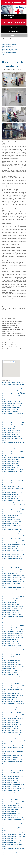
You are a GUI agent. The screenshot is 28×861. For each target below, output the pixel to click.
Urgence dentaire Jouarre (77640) (10, 567)
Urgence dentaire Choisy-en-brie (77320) (12, 469)
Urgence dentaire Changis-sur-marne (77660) (13, 444)
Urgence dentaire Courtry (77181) (10, 498)
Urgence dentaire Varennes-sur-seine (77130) (13, 819)
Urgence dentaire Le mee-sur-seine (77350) (13, 596)
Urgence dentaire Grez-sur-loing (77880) (12, 556)
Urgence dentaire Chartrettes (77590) (11, 450)
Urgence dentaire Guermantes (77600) (12, 562)
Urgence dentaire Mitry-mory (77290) (11, 645)
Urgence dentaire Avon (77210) (10, 390)
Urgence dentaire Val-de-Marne (9, 52)
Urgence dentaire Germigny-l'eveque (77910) (13, 544)
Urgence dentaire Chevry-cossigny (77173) (13, 467)
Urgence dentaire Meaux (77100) (10, 639)
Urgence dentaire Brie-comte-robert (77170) (13, 417)
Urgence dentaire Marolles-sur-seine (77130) (13, 635)
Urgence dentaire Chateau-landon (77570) (12, 451)
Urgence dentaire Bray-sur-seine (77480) (12, 415)
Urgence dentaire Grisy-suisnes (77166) (12, 558)
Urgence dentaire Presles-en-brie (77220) (12, 718)
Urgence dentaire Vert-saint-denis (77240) (12, 832)
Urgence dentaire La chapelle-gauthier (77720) (14, 577)
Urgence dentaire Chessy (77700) (10, 463)
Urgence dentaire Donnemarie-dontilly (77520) (13, 513)
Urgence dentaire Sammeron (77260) (11, 782)
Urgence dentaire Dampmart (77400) (11, 511)
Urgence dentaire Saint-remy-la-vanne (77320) (13, 765)
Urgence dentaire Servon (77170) (10, 794)
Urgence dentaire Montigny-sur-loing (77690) (13, 666)
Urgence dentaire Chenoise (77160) (11, 461)
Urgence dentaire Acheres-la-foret (14, 64)
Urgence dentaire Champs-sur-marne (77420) (13, 442)
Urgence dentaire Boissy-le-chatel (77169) (12, 407)
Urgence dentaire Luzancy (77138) (11, 624)
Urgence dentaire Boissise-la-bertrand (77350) (13, 403)
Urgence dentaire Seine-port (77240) (11, 790)
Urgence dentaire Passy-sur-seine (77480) (12, 705)
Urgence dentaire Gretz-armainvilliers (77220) (13, 554)
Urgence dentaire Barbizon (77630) (11, 395)
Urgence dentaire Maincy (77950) (10, 627)
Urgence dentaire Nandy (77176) (10, 682)
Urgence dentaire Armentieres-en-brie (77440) (13, 388)
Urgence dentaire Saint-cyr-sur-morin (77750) (13, 740)
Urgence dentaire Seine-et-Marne (9, 44)
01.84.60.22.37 (14, 17)
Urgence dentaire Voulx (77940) (10, 854)
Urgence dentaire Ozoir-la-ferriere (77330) (12, 701)
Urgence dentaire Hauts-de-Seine (9, 49)
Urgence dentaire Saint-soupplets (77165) (12, 770)
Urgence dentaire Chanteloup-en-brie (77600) (13, 446)
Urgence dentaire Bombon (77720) (11, 409)
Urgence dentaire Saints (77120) (10, 778)
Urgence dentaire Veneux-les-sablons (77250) (13, 825)
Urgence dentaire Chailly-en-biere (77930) (12, 430)
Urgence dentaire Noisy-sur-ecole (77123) (12, 695)
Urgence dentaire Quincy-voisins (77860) (12, 724)
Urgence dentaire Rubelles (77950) (11, 734)
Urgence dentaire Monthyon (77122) (11, 662)
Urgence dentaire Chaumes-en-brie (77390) (13, 457)
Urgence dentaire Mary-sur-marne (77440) (12, 637)
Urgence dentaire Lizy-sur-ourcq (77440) (12, 608)
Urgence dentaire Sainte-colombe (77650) (12, 776)
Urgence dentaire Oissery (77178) (10, 697)
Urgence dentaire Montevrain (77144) (11, 660)
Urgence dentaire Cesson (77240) (10, 428)
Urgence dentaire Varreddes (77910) (11, 821)
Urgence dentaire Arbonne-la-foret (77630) (12, 386)
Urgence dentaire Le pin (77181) (10, 598)
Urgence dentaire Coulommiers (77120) (12, 492)
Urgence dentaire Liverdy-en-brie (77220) (12, 604)
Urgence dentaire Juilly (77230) (10, 573)
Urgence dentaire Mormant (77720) (11, 672)
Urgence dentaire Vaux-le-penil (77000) (12, 823)
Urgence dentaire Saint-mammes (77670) (12, 755)
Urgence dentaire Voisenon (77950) (11, 850)
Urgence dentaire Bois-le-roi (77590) (11, 401)
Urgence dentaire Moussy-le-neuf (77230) (12, 678)
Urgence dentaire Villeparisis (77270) (11, 840)
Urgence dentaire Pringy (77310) (10, 720)
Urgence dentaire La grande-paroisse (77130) (13, 587)
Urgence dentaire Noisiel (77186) (10, 693)
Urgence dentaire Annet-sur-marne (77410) (13, 384)
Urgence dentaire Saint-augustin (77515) (12, 738)
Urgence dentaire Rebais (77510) (10, 728)
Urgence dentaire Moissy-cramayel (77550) (13, 649)
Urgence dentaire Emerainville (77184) (11, 521)
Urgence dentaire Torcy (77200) (10, 809)
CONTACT (14, 35)
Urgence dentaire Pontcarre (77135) (11, 716)
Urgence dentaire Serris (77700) (10, 792)
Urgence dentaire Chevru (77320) (10, 465)
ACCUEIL (14, 28)
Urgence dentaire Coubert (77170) (10, 486)
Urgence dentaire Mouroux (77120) (11, 676)
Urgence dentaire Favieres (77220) (11, 531)
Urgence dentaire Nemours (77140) (11, 687)
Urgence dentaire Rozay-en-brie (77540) (12, 732)
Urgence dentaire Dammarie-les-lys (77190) (13, 508)
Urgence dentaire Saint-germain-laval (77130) (13, 745)
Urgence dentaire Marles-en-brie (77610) (12, 631)
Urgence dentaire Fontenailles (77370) (11, 538)
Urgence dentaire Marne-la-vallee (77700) (12, 633)
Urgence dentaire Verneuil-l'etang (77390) (12, 827)
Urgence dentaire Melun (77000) (10, 641)
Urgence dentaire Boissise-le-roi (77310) (12, 405)
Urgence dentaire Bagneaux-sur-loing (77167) (13, 392)
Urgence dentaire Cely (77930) (10, 426)
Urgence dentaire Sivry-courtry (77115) (12, 796)
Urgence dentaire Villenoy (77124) (10, 838)
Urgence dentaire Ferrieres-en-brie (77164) (13, 535)
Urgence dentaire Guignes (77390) (11, 564)
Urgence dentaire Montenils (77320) (11, 654)
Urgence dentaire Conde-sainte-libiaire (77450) (14, 480)
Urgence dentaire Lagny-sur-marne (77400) (13, 593)
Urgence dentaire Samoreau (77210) (11, 786)
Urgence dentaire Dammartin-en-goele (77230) (14, 509)
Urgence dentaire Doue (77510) (10, 515)
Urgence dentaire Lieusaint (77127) (11, 602)
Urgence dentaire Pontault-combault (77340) (13, 714)
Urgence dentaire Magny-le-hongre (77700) (13, 625)
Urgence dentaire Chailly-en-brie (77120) (12, 432)
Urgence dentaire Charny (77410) (10, 448)
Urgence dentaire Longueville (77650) (11, 614)
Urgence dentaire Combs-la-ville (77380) (12, 475)
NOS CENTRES (14, 31)
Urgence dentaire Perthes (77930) (10, 709)
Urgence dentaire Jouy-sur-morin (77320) (12, 571)
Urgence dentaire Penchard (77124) (11, 707)
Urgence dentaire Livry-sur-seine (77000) (12, 606)
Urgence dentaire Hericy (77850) (10, 566)
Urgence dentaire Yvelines (8, 46)
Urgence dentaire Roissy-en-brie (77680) (12, 730)
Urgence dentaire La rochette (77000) (11, 591)
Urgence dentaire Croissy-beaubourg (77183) (13, 504)
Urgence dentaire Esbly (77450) (10, 523)
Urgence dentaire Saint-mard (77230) (11, 757)
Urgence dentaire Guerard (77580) (11, 560)
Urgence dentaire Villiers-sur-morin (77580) (13, 848)
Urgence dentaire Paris (7, 43)
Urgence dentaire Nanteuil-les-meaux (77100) (13, 685)
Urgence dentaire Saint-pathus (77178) (12, 759)
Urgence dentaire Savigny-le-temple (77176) (13, 788)
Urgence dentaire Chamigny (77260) (11, 436)
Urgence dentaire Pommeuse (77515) (11, 711)
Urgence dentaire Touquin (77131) (10, 811)
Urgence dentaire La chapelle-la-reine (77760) (13, 579)
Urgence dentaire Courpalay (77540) (11, 496)
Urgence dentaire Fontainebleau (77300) (12, 537)
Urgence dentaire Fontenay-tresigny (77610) (13, 540)
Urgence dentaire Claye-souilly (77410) (12, 471)
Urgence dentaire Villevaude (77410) (11, 842)
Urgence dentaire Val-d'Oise (8, 54)
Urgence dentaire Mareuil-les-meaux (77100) (13, 629)
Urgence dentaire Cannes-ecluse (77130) (12, 424)
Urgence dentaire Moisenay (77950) (11, 647)
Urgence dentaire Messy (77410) (10, 643)
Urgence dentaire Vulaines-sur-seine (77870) (13, 856)
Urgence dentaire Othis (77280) (10, 699)
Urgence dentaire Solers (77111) (10, 799)
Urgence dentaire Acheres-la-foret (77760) (12, 382)
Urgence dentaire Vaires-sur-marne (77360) (13, 817)
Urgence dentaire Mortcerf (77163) (11, 674)
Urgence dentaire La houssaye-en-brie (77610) (14, 589)
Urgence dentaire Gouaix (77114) (10, 546)
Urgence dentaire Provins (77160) (10, 722)
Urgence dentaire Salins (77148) (10, 780)
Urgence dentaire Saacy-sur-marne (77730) (13, 736)
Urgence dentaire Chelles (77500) (10, 459)
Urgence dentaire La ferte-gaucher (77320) (13, 581)
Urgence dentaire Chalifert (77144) (11, 434)
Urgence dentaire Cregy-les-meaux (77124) (13, 502)
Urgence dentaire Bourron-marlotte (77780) (13, 413)
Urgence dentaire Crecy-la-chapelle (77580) (13, 500)
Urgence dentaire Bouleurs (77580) (11, 411)
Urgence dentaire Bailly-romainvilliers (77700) (13, 393)
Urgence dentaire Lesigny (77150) (10, 600)
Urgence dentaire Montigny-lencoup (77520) (13, 664)
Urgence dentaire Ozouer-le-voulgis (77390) (13, 703)
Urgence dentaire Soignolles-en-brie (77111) (13, 798)
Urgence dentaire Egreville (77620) (11, 519)
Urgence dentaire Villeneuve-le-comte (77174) (13, 834)
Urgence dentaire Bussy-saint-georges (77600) (14, 422)
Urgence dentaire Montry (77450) (10, 668)
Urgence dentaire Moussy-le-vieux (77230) (12, 680)
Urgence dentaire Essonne (8, 47)
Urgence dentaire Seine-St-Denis (9, 50)
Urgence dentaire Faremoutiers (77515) (12, 529)
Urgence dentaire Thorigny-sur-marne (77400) (13, 807)
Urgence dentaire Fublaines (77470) (11, 542)
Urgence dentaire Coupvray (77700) (11, 494)
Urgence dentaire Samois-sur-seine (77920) (13, 784)
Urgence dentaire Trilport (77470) (10, 815)
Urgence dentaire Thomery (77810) (11, 805)
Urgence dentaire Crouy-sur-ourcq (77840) (12, 506)
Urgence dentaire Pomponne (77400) (11, 712)
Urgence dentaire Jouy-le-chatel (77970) (12, 569)
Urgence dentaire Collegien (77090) (11, 473)
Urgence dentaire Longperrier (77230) (11, 612)
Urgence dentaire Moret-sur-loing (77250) (12, 670)
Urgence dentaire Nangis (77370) (10, 683)
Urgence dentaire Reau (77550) (10, 726)
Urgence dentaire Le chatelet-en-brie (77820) (13, 595)
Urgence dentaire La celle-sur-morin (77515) (13, 575)
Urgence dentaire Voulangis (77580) (11, 852)
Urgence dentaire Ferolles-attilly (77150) (12, 533)
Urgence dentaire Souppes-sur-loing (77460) (13, 801)
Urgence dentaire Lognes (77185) (10, 610)
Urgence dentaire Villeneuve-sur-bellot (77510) (13, 836)
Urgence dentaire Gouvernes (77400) (11, 548)
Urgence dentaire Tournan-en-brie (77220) (12, 813)
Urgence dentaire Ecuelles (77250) (11, 517)
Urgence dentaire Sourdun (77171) (11, 803)
